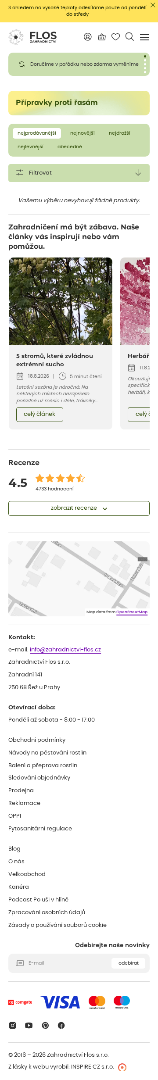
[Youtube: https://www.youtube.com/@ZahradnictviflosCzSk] (29, 1025)
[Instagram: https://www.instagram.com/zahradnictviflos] (12, 1025)
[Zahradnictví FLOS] (32, 37)
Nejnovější (82, 133)
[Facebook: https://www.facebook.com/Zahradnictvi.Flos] (62, 1025)
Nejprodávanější (37, 133)
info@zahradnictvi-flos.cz (65, 650)
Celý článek (39, 414)
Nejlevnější (30, 146)
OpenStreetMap (131, 612)
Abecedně (69, 146)
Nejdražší (119, 133)
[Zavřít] (153, 5)
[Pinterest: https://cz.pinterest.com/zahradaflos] (45, 1025)
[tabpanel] (79, 64)
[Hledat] (130, 36)
